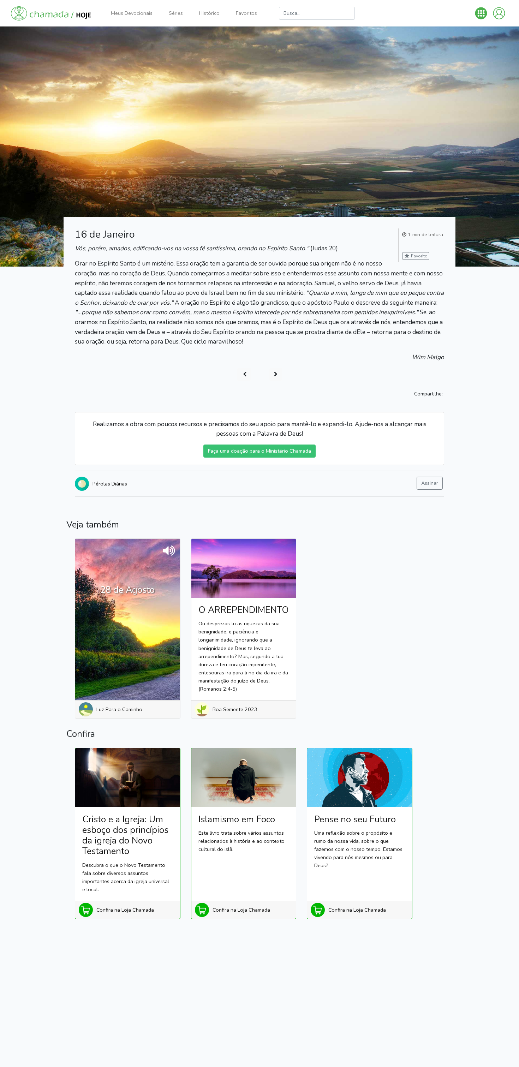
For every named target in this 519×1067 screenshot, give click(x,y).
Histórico (209, 13)
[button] (481, 13)
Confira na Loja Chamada (125, 909)
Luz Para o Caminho (119, 709)
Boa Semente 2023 (235, 709)
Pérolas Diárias (110, 483)
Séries (176, 13)
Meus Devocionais (132, 13)
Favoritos (246, 13)
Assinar (429, 483)
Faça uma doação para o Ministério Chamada (259, 450)
